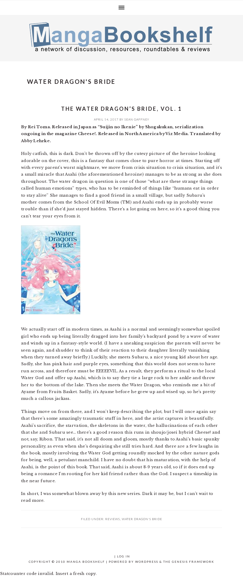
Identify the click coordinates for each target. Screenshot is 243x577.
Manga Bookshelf (121, 36)
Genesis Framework (193, 561)
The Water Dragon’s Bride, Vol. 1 (121, 108)
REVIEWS (112, 519)
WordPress (146, 561)
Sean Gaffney (136, 119)
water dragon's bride (142, 519)
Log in (123, 556)
